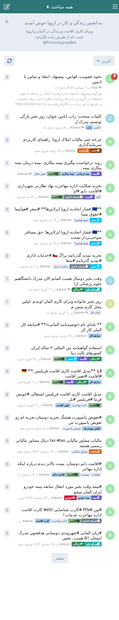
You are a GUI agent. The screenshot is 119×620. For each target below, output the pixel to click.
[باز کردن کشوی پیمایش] (113, 6)
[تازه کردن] (9, 61)
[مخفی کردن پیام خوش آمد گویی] (6, 21)
